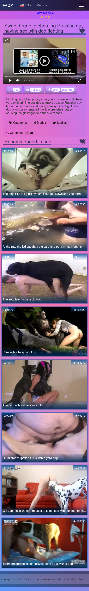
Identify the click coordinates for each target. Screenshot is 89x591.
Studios (61, 122)
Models (41, 122)
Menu (41, 5)
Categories (20, 122)
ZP (10, 5)
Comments (18, 133)
